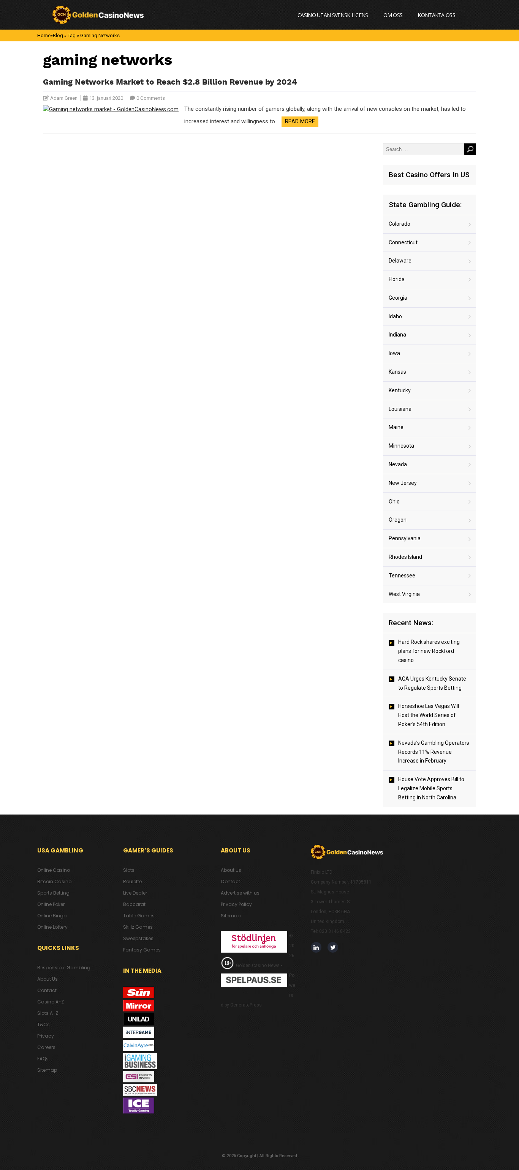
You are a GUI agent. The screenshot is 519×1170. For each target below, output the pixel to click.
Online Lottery (52, 927)
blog (58, 35)
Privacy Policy (236, 904)
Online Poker (51, 904)
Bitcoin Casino (54, 881)
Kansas (397, 372)
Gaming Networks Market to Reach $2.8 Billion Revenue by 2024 (170, 82)
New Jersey (403, 483)
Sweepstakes (138, 938)
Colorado (399, 224)
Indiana (397, 335)
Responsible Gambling (63, 967)
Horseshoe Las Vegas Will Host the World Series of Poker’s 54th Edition (428, 715)
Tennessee (402, 575)
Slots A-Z (47, 1013)
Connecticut (403, 242)
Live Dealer (135, 893)
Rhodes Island (405, 557)
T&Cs (43, 1024)
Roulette (132, 881)
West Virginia (404, 594)
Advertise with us (240, 893)
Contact (47, 990)
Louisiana (400, 409)
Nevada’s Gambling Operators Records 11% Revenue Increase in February (433, 752)
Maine (396, 427)
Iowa (394, 353)
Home (44, 35)
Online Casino (53, 870)
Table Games (139, 915)
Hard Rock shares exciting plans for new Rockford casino (429, 651)
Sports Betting (53, 893)
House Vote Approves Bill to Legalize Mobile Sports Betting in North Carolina (431, 788)
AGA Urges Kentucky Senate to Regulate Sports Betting (432, 683)
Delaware (400, 261)
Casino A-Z (50, 1002)
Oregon (398, 520)
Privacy (45, 1036)
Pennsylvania (405, 538)
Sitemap (47, 1070)
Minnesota (401, 446)
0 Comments (150, 98)
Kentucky (400, 390)
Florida (397, 279)
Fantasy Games (142, 950)
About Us (47, 979)
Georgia (398, 298)
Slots (128, 870)
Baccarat (134, 904)
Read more (300, 121)
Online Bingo (51, 915)
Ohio (394, 502)
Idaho (395, 316)
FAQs (43, 1058)
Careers (46, 1047)
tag (72, 35)
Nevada (398, 464)
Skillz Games (138, 927)
